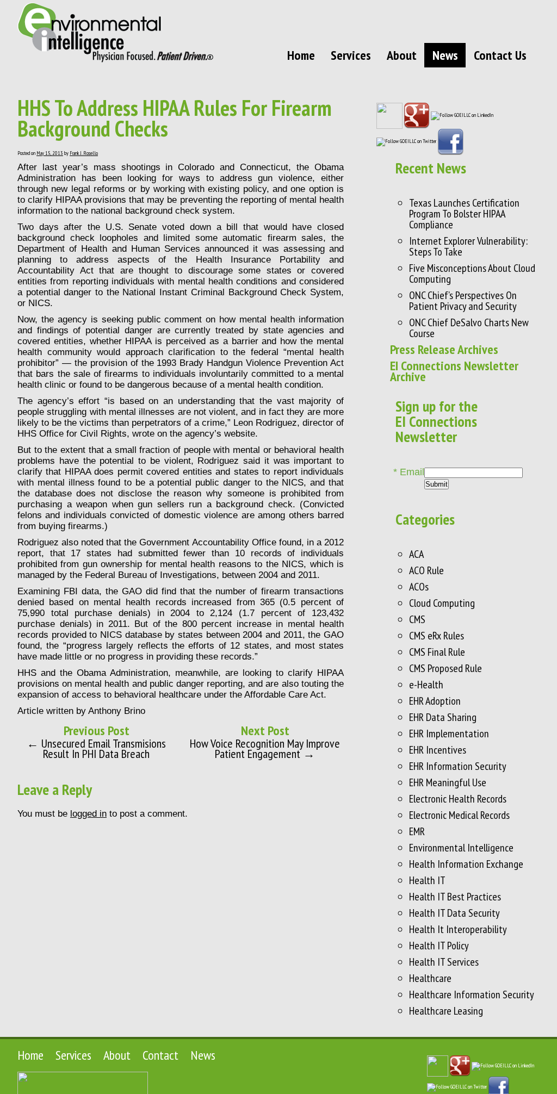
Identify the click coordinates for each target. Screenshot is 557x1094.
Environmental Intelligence (461, 848)
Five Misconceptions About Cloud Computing (472, 273)
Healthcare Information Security (471, 994)
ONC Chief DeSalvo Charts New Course (469, 327)
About (402, 55)
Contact (160, 1055)
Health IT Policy (439, 945)
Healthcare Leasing (446, 1011)
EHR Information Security (457, 766)
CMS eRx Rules (436, 636)
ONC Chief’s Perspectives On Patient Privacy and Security (463, 300)
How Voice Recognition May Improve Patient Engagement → (265, 748)
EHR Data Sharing (442, 717)
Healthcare (430, 978)
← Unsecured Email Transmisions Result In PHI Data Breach (96, 748)
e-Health (426, 684)
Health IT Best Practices (455, 897)
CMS (417, 619)
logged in (88, 814)
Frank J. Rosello (84, 153)
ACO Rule (426, 570)
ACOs (419, 587)
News (445, 55)
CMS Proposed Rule (445, 668)
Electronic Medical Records (459, 815)
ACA (416, 554)
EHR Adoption (435, 701)
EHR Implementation (449, 733)
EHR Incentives (437, 750)
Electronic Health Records (457, 799)
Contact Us (500, 55)
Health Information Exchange (466, 864)
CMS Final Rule (437, 652)
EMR (417, 831)
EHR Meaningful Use (447, 782)
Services (351, 55)
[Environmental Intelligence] (115, 32)
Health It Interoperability (458, 929)
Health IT (427, 880)
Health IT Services (444, 962)
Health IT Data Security (454, 913)
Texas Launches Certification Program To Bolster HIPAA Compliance (464, 214)
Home (301, 55)
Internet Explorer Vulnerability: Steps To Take (468, 246)
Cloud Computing (442, 603)
